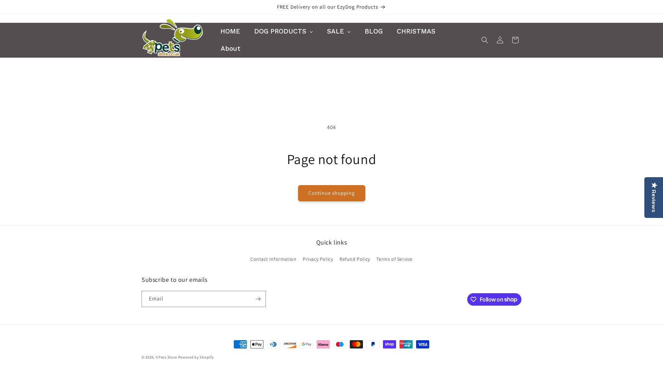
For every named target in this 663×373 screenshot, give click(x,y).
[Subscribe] (258, 299)
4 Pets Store (166, 357)
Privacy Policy (318, 259)
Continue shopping (331, 193)
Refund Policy (354, 259)
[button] (484, 40)
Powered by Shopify (196, 357)
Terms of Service (394, 259)
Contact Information (273, 259)
